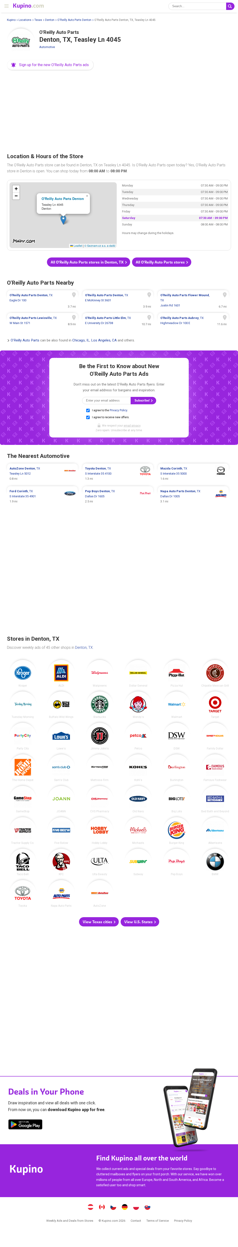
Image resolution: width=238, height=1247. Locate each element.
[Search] (230, 6)
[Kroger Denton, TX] (22, 673)
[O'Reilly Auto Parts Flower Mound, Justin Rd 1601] (193, 300)
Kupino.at (90, 1207)
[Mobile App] (25, 1125)
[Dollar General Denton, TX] (138, 673)
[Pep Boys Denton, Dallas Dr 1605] (118, 496)
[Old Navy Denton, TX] (138, 799)
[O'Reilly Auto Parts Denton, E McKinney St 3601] (118, 300)
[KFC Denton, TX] (61, 862)
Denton (49, 20)
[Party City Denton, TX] (22, 736)
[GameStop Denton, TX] (22, 799)
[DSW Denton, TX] (176, 736)
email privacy (132, 425)
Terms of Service (157, 1220)
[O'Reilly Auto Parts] (21, 42)
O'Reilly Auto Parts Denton (74, 20)
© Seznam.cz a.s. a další (99, 245)
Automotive (47, 47)
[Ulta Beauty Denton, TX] (99, 862)
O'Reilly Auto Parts (25, 340)
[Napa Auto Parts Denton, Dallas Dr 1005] (193, 496)
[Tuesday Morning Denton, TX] (22, 705)
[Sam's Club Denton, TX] (61, 767)
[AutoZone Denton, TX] (99, 893)
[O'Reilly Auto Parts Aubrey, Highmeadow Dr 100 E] (193, 320)
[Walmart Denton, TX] (176, 705)
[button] (50, 65)
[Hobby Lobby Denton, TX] (99, 830)
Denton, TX (84, 647)
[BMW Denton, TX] (215, 862)
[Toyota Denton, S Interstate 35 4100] (118, 474)
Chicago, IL (80, 340)
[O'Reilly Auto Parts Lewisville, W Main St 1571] (42, 320)
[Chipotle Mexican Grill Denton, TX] (215, 673)
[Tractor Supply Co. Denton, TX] (22, 830)
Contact (136, 1220)
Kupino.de (124, 1207)
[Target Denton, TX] (215, 705)
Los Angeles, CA (104, 340)
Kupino (11, 20)
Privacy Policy (118, 410)
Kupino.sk (147, 1207)
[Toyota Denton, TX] (22, 893)
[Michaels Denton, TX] (138, 830)
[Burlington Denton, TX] (176, 767)
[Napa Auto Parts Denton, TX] (61, 893)
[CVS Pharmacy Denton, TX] (99, 799)
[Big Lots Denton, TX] (176, 799)
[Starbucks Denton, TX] (99, 705)
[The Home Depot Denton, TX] (22, 767)
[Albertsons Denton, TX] (215, 830)
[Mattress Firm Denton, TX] (99, 767)
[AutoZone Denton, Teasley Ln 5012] (42, 474)
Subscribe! (142, 400)
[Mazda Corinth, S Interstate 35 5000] (193, 474)
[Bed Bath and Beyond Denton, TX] (215, 799)
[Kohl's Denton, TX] (138, 767)
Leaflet (77, 245)
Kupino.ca (102, 1207)
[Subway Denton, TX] (138, 862)
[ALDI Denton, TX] (61, 673)
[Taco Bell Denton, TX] (22, 862)
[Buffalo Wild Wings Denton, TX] (61, 705)
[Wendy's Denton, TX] (138, 705)
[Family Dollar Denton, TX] (215, 736)
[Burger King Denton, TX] (176, 830)
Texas (38, 20)
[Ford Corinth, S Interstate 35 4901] (42, 496)
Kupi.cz (113, 1207)
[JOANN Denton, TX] (61, 799)
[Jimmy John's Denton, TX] (99, 736)
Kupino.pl (136, 1207)
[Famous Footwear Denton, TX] (215, 767)
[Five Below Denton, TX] (61, 830)
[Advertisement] (119, 110)
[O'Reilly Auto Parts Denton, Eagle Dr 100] (42, 300)
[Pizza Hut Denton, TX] (176, 673)
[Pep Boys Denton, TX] (176, 862)
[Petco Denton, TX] (138, 736)
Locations (25, 20)
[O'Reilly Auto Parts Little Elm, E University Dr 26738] (118, 320)
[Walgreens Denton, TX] (99, 673)
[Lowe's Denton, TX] (61, 736)
